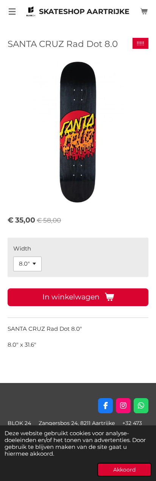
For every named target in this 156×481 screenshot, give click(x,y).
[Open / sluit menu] (12, 11)
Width (22, 248)
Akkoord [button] (124, 470)
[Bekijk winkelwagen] (144, 11)
